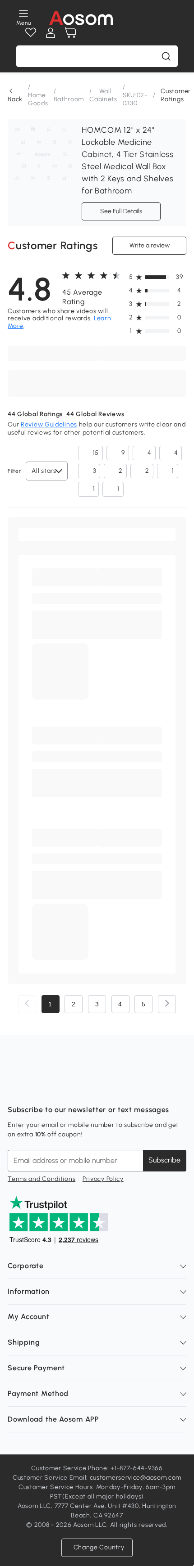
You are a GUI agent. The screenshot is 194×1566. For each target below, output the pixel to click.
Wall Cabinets (103, 95)
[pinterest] (74, 1087)
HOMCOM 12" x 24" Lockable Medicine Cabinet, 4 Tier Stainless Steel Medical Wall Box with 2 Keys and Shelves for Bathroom (128, 160)
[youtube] (54, 1087)
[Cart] (70, 33)
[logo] (81, 18)
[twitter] (94, 1087)
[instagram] (35, 1087)
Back (15, 99)
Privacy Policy (103, 1179)
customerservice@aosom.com (136, 1477)
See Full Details (121, 211)
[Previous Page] (27, 1004)
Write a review (149, 245)
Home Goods (38, 99)
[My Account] (50, 32)
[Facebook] (15, 1087)
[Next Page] (167, 1004)
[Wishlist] (30, 33)
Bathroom (69, 99)
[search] (166, 56)
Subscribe (164, 1160)
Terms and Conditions (41, 1179)
